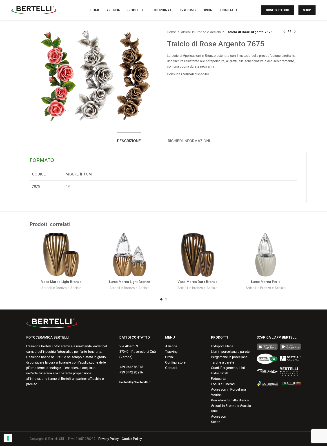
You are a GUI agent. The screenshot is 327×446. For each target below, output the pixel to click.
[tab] (129, 139)
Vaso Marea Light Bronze (61, 282)
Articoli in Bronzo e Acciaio (201, 32)
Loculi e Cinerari (223, 384)
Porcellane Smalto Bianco (230, 400)
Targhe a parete (222, 362)
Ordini (169, 357)
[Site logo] (33, 10)
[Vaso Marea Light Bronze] (61, 255)
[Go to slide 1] (161, 299)
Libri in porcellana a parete (230, 352)
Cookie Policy (132, 439)
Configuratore (277, 10)
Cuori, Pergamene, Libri (228, 368)
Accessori (218, 416)
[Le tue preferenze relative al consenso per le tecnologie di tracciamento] (8, 438)
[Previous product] (284, 32)
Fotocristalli (219, 373)
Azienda (171, 346)
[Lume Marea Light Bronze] (129, 255)
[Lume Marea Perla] (266, 255)
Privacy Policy (108, 439)
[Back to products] (289, 32)
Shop (307, 10)
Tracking (171, 352)
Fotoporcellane (222, 346)
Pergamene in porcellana (229, 357)
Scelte (215, 422)
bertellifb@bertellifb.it (135, 382)
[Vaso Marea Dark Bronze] (197, 255)
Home (171, 32)
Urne (214, 411)
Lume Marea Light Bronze (129, 282)
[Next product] (295, 32)
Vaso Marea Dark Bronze (198, 282)
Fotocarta (218, 379)
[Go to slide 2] (166, 299)
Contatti (171, 368)
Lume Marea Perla (265, 282)
